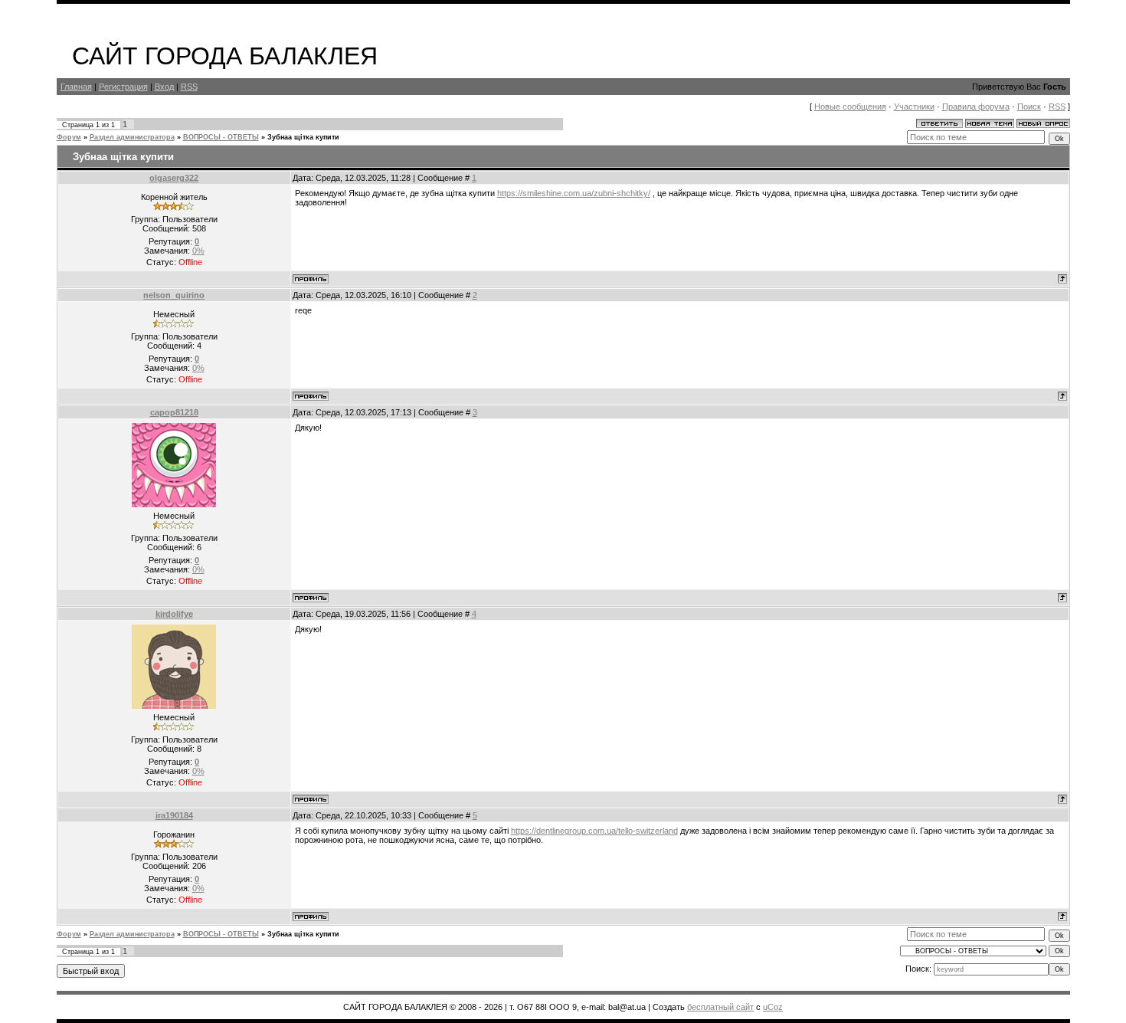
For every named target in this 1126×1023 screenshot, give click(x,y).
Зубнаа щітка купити (303, 137)
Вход (164, 86)
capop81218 (174, 412)
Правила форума (976, 106)
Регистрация (123, 86)
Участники (914, 106)
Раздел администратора (132, 137)
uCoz (773, 1007)
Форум (69, 137)
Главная (76, 86)
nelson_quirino (174, 295)
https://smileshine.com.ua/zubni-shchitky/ (573, 193)
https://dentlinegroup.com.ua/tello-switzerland (594, 830)
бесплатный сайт (720, 1007)
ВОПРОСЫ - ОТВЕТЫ (221, 137)
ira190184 (174, 815)
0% (198, 250)
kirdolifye (174, 613)
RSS (189, 86)
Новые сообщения (850, 106)
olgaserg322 (173, 177)
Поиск (1029, 106)
